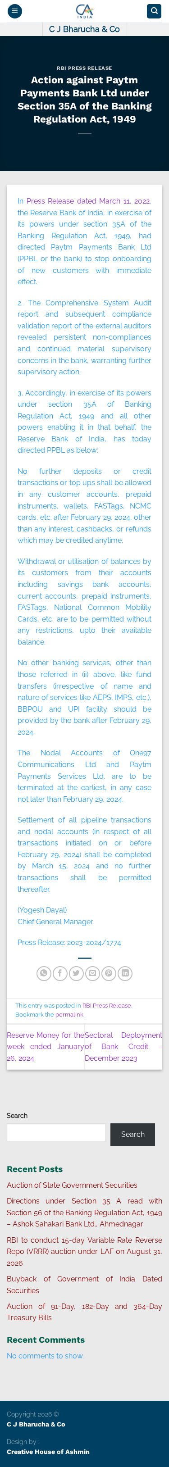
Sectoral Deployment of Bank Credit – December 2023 (123, 1047)
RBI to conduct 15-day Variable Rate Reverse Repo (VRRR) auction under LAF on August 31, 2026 (84, 1251)
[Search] (154, 11)
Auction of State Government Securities (72, 1185)
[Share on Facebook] (60, 973)
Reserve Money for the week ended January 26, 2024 (45, 1047)
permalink (69, 1014)
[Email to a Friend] (92, 973)
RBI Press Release (84, 68)
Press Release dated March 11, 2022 (88, 201)
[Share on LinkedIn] (125, 973)
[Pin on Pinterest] (108, 973)
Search (17, 1115)
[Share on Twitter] (76, 973)
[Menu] (15, 11)
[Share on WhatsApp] (44, 973)
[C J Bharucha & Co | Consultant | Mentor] (85, 11)
